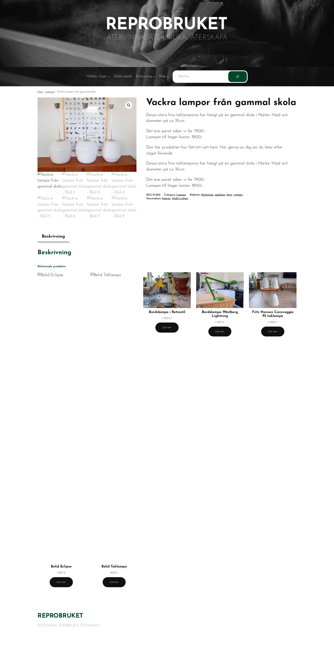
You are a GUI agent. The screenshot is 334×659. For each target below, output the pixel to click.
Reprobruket (60, 616)
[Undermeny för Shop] (168, 76)
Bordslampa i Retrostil (167, 312)
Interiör (166, 198)
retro (229, 194)
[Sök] (237, 76)
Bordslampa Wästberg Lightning (220, 314)
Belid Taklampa (114, 566)
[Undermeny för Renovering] (154, 76)
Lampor (49, 91)
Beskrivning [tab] (53, 236)
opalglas (220, 194)
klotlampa (207, 194)
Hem (40, 91)
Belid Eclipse (61, 566)
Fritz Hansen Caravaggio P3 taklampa (273, 314)
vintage (238, 194)
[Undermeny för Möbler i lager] (109, 76)
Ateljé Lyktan (180, 198)
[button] (128, 105)
